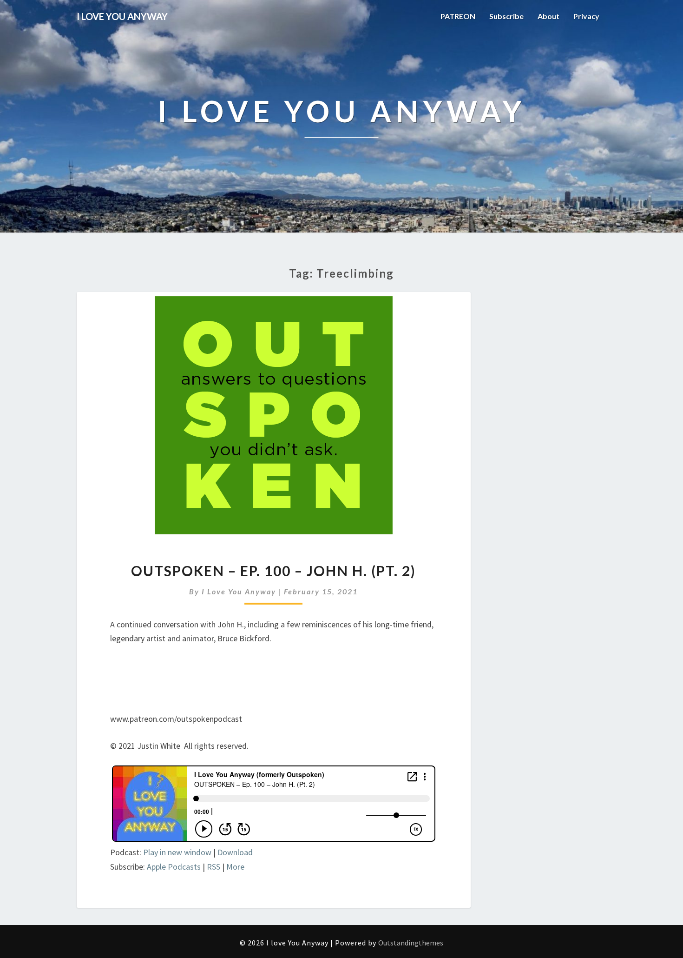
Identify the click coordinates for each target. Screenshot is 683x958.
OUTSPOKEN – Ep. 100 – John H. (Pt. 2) (273, 570)
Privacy (586, 16)
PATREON (457, 16)
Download (235, 852)
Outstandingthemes (410, 942)
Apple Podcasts (174, 866)
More (235, 866)
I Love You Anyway (239, 591)
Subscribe (506, 16)
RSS (213, 866)
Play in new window (177, 852)
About (548, 16)
